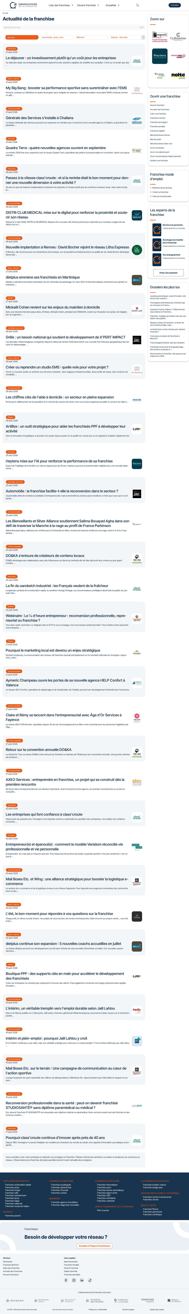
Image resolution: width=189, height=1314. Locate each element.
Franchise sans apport (159, 122)
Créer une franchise (158, 114)
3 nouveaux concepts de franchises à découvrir (165, 337)
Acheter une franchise (159, 160)
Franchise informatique (107, 1184)
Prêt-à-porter (103, 1210)
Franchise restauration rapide (18, 1184)
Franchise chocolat (59, 1190)
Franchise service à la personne (157, 1197)
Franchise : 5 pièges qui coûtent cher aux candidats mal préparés (168, 317)
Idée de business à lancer (160, 135)
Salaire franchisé (70, 1271)
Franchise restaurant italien (17, 1206)
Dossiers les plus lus (165, 287)
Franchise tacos (12, 1198)
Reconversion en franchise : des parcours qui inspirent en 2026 (168, 354)
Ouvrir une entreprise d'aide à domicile (165, 156)
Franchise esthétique (152, 1214)
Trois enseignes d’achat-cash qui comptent (167, 343)
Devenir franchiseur (11, 1274)
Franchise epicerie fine (61, 1187)
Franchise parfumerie (152, 1211)
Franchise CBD (103, 1195)
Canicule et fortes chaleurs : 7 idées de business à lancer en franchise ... (167, 310)
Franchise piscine (13, 1215)
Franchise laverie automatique (110, 1190)
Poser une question (168, 272)
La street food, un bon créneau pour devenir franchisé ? (167, 330)
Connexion (175, 5)
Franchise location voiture (154, 1184)
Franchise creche (151, 1199)
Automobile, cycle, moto (52, 37)
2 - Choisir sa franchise (159, 192)
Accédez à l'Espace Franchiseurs (94, 1246)
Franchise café (11, 1193)
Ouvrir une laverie (157, 148)
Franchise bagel (12, 1201)
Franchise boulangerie (61, 1184)
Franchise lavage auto (153, 1187)
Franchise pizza (12, 1187)
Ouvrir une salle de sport (159, 152)
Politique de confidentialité (98, 1310)
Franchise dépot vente (107, 1193)
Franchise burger (12, 1190)
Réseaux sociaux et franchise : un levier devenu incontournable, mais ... (167, 323)
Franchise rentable (157, 126)
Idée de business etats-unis (161, 143)
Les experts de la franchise (162, 212)
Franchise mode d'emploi (162, 176)
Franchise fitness (150, 1209)
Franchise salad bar (13, 1203)
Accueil (5, 13)
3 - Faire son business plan (160, 196)
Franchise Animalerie (106, 1198)
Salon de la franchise (11, 1268)
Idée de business (71, 1261)
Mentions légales (128, 1310)
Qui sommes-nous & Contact (62, 1310)
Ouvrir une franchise (165, 96)
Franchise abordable (72, 1274)
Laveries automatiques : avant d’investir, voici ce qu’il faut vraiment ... (168, 297)
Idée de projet (155, 139)
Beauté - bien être (119, 37)
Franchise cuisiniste (106, 1201)
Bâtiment (80, 37)
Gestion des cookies (157, 1310)
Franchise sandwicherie (15, 1195)
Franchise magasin (157, 131)
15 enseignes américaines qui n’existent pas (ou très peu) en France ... (167, 304)
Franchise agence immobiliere (64, 1202)
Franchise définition (11, 1265)
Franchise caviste (59, 1193)
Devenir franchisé (157, 105)
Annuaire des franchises (159, 109)
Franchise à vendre (157, 118)
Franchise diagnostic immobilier (65, 1205)
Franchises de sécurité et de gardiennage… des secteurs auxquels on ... (167, 348)
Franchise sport (104, 1187)
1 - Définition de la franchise (161, 188)
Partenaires (7, 1261)
